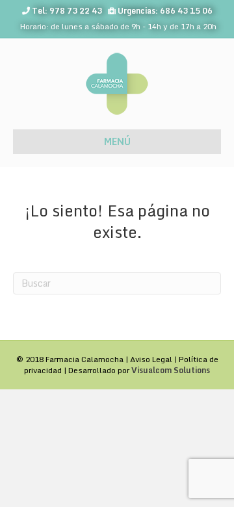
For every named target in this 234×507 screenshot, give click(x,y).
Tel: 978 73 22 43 (67, 11)
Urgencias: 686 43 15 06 (165, 11)
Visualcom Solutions (170, 370)
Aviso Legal (151, 359)
